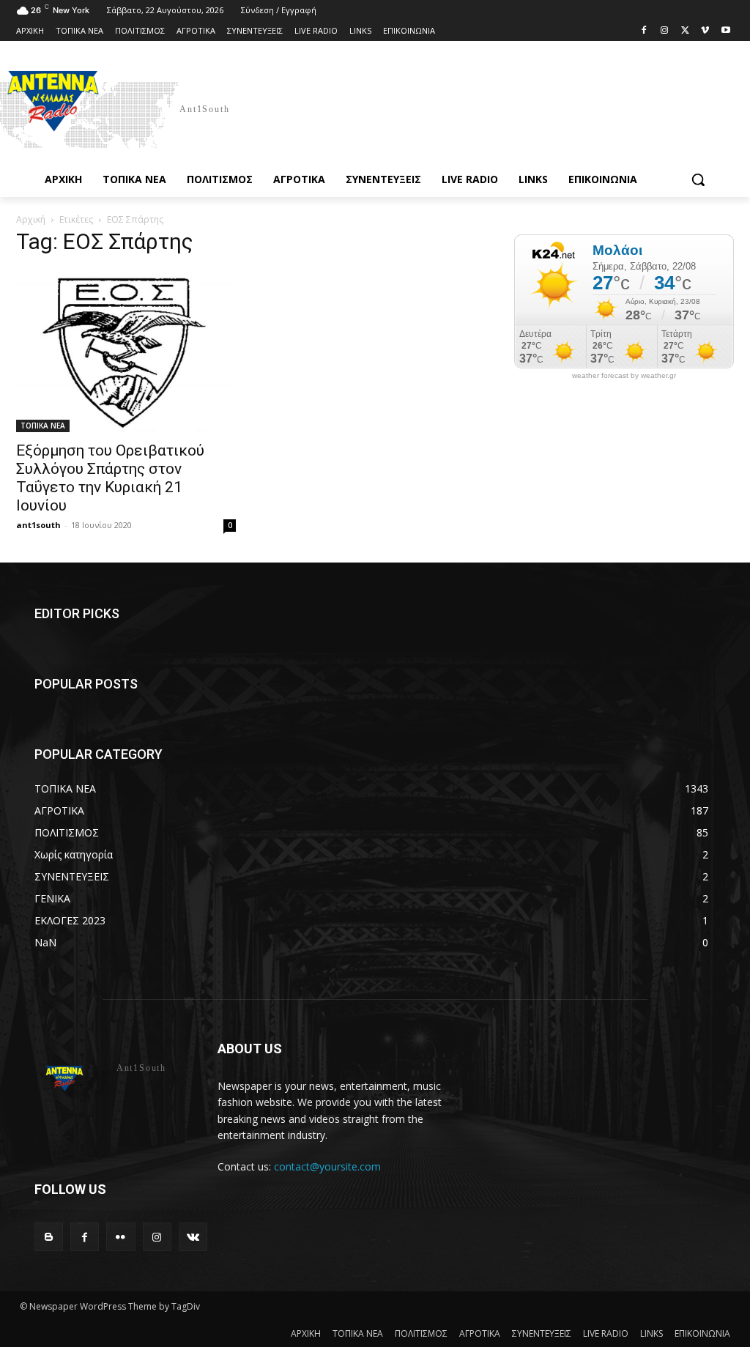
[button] (698, 179)
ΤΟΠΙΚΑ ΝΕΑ (43, 425)
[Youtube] (725, 31)
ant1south (38, 524)
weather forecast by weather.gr (624, 375)
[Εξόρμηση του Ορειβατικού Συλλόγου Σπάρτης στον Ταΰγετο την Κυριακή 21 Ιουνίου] (126, 350)
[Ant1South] (105, 108)
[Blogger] (48, 1236)
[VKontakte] (193, 1236)
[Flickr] (120, 1236)
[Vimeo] (705, 31)
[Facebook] (644, 31)
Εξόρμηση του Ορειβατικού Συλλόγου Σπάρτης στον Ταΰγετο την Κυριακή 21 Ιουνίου (110, 478)
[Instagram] (664, 31)
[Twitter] (685, 31)
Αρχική (30, 219)
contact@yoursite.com (327, 1166)
